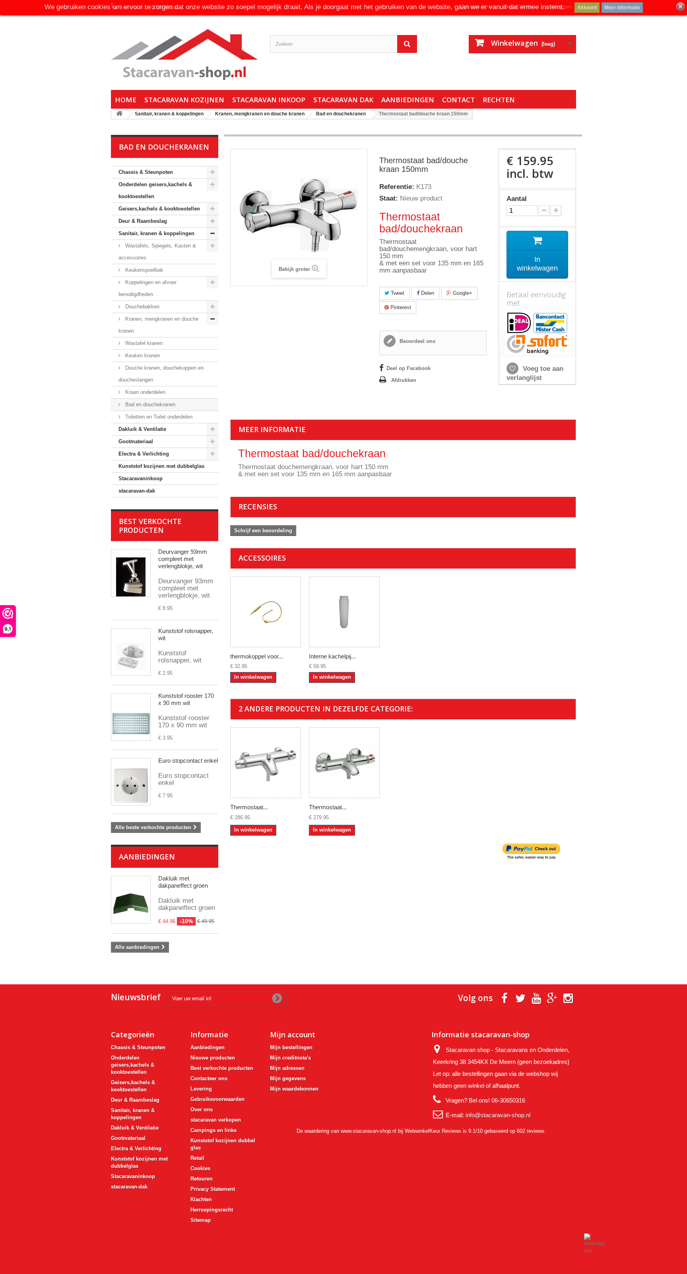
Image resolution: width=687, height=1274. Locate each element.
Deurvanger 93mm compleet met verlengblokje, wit (182, 558)
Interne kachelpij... (332, 656)
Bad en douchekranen (149, 404)
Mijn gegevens (288, 1078)
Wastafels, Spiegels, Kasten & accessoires (157, 252)
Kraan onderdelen (144, 392)
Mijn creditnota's (290, 1058)
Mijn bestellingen (291, 1047)
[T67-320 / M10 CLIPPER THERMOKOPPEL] (265, 612)
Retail (197, 1158)
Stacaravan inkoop (268, 99)
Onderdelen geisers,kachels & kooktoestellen (155, 190)
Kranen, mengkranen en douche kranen (158, 325)
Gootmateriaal (135, 441)
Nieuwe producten (212, 1058)
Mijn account (292, 1034)
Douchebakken (141, 307)
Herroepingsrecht (211, 1210)
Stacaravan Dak (343, 99)
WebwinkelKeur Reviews (433, 1131)
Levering (201, 1089)
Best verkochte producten (150, 525)
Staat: (388, 198)
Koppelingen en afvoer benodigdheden (147, 288)
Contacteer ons (208, 1078)
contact (458, 99)
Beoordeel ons (416, 341)
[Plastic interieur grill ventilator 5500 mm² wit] (131, 717)
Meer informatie (622, 7)
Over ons (201, 1109)
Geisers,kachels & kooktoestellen (159, 209)
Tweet (396, 293)
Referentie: (396, 187)
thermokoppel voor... (256, 656)
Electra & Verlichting (143, 454)
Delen (426, 293)
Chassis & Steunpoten (145, 172)
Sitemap (200, 1220)
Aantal (517, 199)
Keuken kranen (142, 355)
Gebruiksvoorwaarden (217, 1099)
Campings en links (213, 1130)
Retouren (201, 1179)
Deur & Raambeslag (142, 221)
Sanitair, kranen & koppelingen (156, 233)
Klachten (201, 1199)
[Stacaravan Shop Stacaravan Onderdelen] (184, 54)
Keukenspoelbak (143, 270)
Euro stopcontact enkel (188, 760)
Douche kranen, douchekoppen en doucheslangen (161, 374)
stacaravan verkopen (215, 1120)
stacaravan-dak (136, 491)
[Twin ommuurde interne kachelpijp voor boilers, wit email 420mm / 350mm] (344, 612)
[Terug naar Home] (119, 114)
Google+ (461, 293)
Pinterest (400, 307)
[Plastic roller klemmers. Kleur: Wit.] (131, 652)
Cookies (200, 1168)
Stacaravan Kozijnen (184, 99)
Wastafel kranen (143, 343)
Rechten (499, 99)
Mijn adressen (287, 1068)
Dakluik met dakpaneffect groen (183, 882)
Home (125, 99)
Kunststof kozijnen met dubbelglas (161, 466)
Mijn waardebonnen (294, 1089)
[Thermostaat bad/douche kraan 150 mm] (344, 762)
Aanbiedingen (407, 99)
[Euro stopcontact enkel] (131, 782)
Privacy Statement (212, 1189)
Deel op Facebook (408, 368)
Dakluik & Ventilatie (142, 429)
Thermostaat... (249, 807)
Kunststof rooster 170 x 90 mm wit (186, 699)
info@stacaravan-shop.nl (498, 1115)
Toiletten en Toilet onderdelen (158, 417)
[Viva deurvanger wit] (131, 573)
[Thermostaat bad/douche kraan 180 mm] (265, 762)
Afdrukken (403, 380)
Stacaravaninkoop (140, 478)
